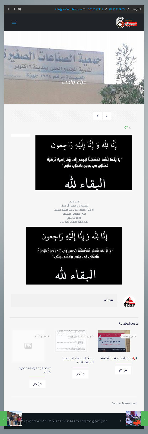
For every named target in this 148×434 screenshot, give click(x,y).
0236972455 (117, 9)
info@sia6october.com (68, 9)
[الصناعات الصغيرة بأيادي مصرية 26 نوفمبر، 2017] (3, 418)
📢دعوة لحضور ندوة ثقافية (118, 358)
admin (108, 300)
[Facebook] (14, 9)
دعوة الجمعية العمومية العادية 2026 (78, 360)
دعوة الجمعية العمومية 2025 (35, 370)
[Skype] (20, 9)
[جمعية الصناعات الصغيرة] (126, 22)
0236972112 (95, 9)
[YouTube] (9, 9)
